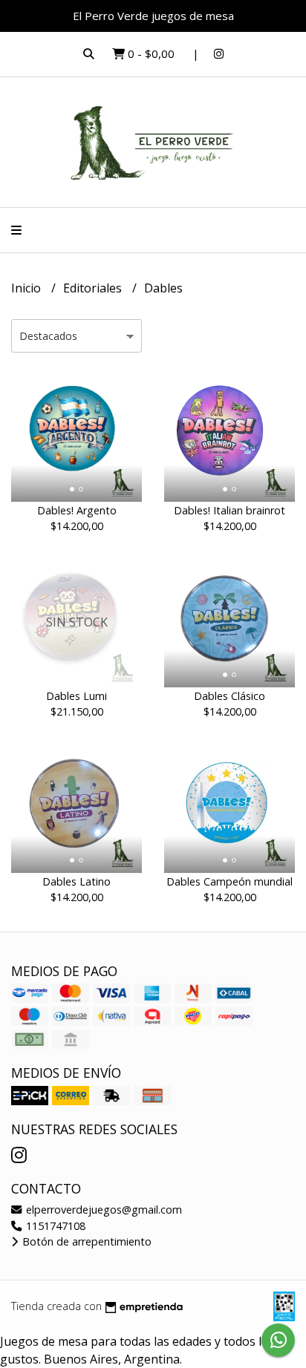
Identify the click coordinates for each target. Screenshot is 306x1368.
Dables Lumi (76, 696)
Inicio (27, 288)
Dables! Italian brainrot (229, 510)
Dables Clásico (229, 696)
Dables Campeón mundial (229, 881)
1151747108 (54, 1226)
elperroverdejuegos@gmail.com (102, 1209)
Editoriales (94, 288)
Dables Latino (76, 881)
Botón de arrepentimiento (85, 1241)
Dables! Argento (77, 510)
